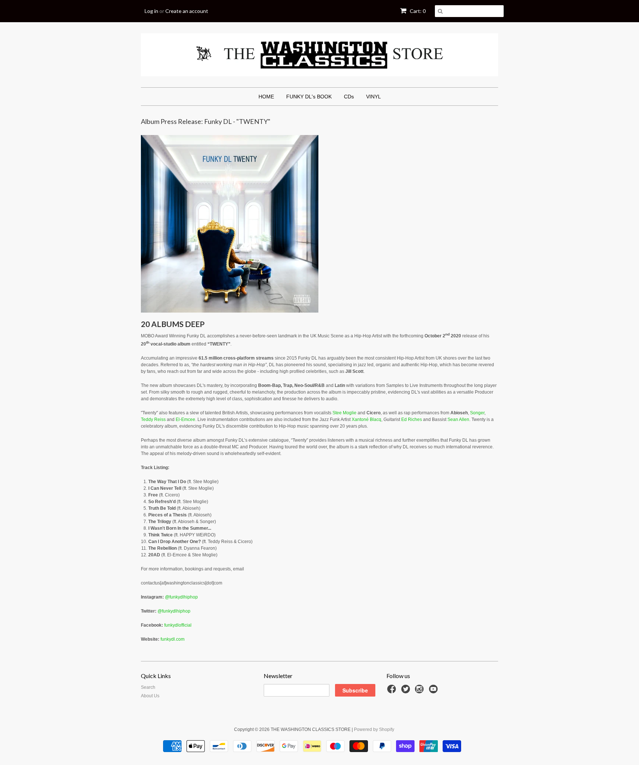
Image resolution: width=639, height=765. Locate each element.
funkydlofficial (178, 625)
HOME (266, 97)
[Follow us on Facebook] (392, 691)
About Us (150, 695)
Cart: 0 (417, 11)
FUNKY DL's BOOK (309, 97)
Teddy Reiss (153, 419)
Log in (151, 11)
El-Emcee (185, 419)
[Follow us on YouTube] (434, 691)
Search (148, 687)
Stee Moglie (344, 412)
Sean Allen (458, 419)
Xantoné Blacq (366, 419)
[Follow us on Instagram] (420, 691)
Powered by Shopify (374, 729)
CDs (349, 97)
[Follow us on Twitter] (406, 691)
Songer (477, 412)
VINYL (373, 97)
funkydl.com (172, 639)
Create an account (186, 11)
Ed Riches (411, 419)
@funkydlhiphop (181, 597)
